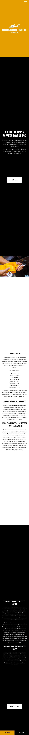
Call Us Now (7, 732)
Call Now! (14, 180)
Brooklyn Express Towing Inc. (14, 30)
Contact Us (14, 706)
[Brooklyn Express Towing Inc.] (14, 25)
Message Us (21, 732)
